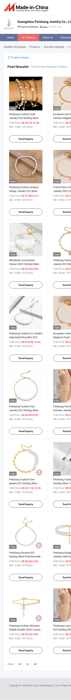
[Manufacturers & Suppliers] (27, 7)
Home (10, 37)
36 (27, 664)
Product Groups (19, 57)
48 (35, 664)
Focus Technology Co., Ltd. (46, 685)
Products (30, 37)
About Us (48, 37)
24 (19, 664)
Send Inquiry (26, 138)
